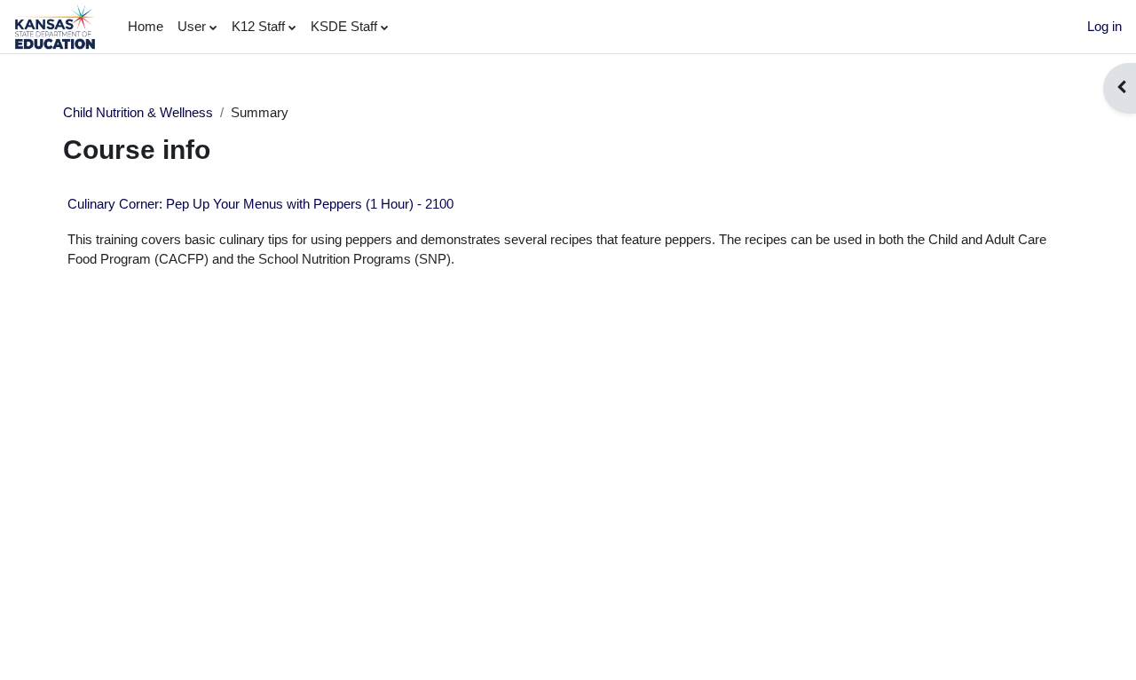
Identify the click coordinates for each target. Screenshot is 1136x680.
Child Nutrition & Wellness (138, 112)
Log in (1104, 26)
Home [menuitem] (145, 26)
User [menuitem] (192, 26)
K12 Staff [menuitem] (258, 26)
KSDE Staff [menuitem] (344, 26)
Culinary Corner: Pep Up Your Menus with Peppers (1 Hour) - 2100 (260, 203)
